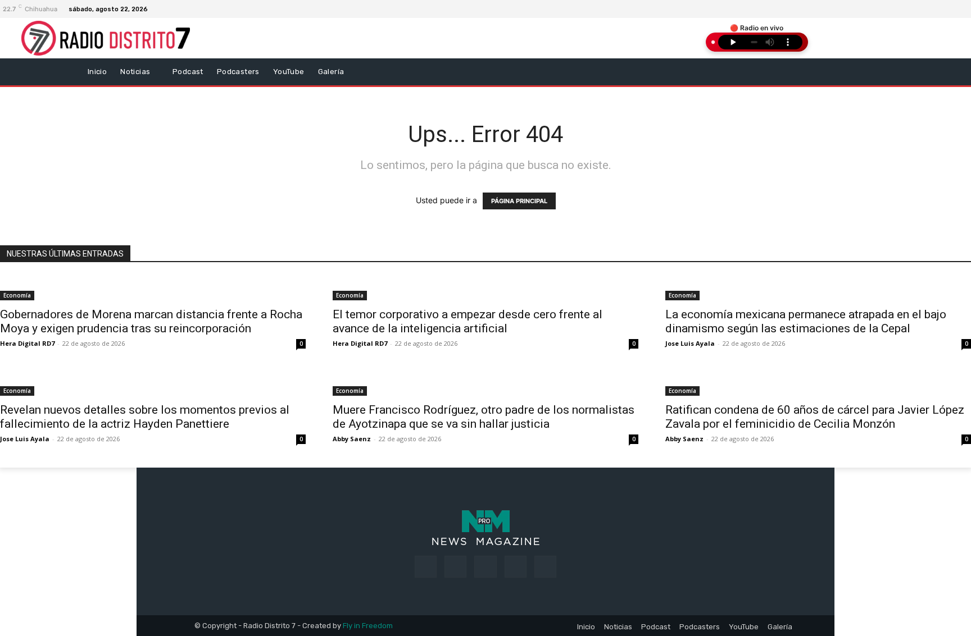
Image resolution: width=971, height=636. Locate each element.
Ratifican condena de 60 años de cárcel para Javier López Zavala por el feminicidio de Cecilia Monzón (814, 417)
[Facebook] (949, 9)
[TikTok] (485, 567)
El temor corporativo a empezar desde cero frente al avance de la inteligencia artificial (467, 321)
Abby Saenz (352, 438)
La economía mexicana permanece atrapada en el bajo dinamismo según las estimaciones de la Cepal (805, 321)
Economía (17, 295)
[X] (516, 567)
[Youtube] (545, 567)
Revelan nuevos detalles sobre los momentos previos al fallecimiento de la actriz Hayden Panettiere (144, 417)
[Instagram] (962, 9)
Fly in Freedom (368, 625)
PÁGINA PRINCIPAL (519, 201)
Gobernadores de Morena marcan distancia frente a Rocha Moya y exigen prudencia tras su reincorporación (151, 321)
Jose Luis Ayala (690, 343)
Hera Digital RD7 (27, 343)
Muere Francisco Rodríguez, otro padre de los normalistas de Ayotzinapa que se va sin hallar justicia (483, 417)
